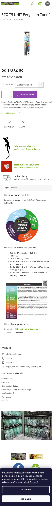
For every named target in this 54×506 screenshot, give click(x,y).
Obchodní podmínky (10, 386)
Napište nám (6, 378)
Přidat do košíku (27, 94)
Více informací (31, 482)
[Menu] (47, 4)
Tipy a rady (6, 397)
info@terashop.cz (13, 354)
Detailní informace (9, 113)
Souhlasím (26, 499)
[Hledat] (32, 4)
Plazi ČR (4, 400)
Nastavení (26, 489)
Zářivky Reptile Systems (26, 329)
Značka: (12, 19)
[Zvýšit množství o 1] (11, 93)
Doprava (5, 382)
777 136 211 (11, 358)
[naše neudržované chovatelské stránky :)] (18, 456)
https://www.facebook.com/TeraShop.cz (23, 366)
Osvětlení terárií (8, 393)
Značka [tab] (14, 187)
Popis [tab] (6, 187)
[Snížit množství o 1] (11, 96)
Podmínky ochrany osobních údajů (16, 389)
